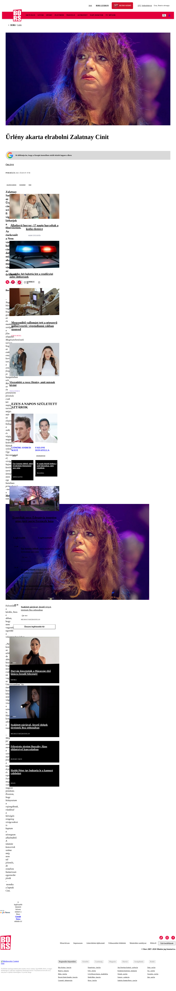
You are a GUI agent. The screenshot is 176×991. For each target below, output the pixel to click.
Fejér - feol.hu (92, 971)
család (34, 528)
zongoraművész (40, 455)
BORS (13, 25)
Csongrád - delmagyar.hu (65, 980)
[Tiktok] (161, 937)
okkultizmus (14, 391)
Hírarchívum (65, 943)
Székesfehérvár (145, 5)
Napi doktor (96, 15)
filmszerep (22, 185)
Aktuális (30, 15)
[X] (7, 282)
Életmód (59, 15)
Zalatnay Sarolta (11, 185)
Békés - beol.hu (62, 974)
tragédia (40, 473)
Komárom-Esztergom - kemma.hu (127, 971)
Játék (90, 5)
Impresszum (77, 943)
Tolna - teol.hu (151, 967)
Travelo (70, 15)
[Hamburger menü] (7, 15)
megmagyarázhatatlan (30, 619)
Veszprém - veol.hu (152, 974)
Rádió (152, 962)
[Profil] (169, 15)
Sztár (41, 15)
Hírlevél (153, 943)
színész (14, 455)
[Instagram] (167, 937)
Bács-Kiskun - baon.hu (64, 967)
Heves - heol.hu (92, 980)
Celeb (19, 25)
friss (30, 185)
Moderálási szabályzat (138, 943)
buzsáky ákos (16, 759)
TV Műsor (111, 15)
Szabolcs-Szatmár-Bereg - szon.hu (127, 980)
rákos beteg (16, 336)
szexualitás (18, 477)
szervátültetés (34, 235)
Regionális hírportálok (67, 962)
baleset (12, 283)
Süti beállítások (166, 943)
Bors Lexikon (102, 5)
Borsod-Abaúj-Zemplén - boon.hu (67, 977)
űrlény (10, 165)
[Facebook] (173, 937)
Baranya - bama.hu (63, 971)
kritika (24, 598)
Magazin (112, 962)
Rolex (13, 783)
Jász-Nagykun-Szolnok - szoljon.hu (128, 967)
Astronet (82, 15)
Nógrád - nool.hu (122, 974)
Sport (49, 15)
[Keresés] (164, 15)
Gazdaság (98, 962)
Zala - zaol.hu (151, 977)
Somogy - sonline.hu (123, 977)
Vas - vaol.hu (151, 971)
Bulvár (125, 962)
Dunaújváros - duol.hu (94, 967)
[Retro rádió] (117, 6)
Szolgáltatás (138, 962)
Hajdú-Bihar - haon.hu (94, 977)
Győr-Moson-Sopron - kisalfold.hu (98, 974)
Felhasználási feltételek (117, 943)
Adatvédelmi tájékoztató (95, 943)
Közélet (85, 962)
